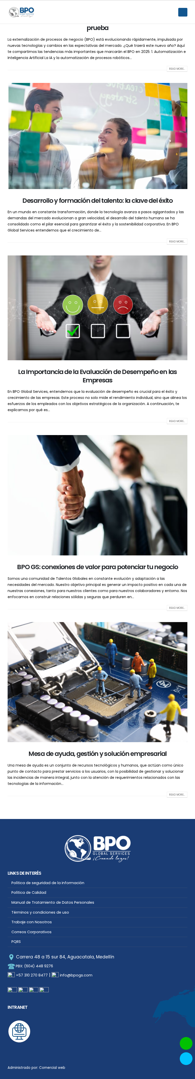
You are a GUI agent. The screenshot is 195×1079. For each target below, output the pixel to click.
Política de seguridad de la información (47, 882)
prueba (97, 27)
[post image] (97, 136)
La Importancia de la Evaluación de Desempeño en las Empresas (97, 376)
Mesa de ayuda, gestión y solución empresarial (97, 753)
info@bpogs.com (76, 975)
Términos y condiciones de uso (40, 912)
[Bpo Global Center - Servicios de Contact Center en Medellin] (22, 12)
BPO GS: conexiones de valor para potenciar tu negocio (97, 567)
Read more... (177, 69)
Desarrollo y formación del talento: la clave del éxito (97, 200)
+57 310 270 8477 (32, 975)
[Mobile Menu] (182, 12)
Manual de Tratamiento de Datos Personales (52, 902)
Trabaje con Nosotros (31, 922)
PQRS (16, 941)
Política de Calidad (28, 892)
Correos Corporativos (31, 931)
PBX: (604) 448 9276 (34, 966)
